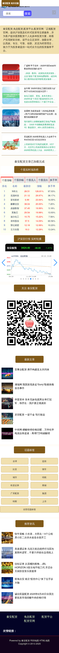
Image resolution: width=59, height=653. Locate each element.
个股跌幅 (19, 180)
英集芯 (15, 212)
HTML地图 (44, 640)
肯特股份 (15, 220)
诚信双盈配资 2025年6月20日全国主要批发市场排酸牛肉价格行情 (34, 595)
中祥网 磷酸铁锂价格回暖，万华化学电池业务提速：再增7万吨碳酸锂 (34, 431)
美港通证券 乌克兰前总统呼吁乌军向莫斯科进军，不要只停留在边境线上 (34, 550)
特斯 (15, 501)
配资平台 (47, 616)
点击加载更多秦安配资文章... (29, 161)
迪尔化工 (15, 216)
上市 (44, 501)
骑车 (44, 469)
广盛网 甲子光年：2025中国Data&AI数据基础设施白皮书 (40, 67)
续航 (44, 477)
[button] (4, 262)
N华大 (15, 191)
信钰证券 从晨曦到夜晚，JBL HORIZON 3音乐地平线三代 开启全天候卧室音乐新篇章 (34, 567)
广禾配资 (15, 493)
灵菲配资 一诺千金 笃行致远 (30, 414)
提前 (44, 461)
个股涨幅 (7, 180)
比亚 (15, 469)
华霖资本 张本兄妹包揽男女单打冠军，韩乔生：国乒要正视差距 (33, 401)
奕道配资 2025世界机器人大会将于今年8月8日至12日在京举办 (40, 138)
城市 (15, 477)
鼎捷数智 (15, 208)
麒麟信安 (15, 203)
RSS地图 (34, 640)
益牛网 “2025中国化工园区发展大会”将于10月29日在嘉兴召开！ (40, 90)
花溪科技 (15, 195)
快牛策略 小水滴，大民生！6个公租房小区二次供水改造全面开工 (34, 535)
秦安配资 (12, 616)
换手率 (53, 180)
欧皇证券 (15, 485)
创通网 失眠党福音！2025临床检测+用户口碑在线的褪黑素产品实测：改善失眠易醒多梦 (40, 113)
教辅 (44, 485)
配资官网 (29, 621)
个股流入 (31, 180)
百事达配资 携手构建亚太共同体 (32, 369)
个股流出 (43, 180)
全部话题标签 (29, 509)
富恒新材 (15, 199)
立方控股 (15, 229)
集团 (44, 493)
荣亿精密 (15, 225)
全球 (15, 461)
